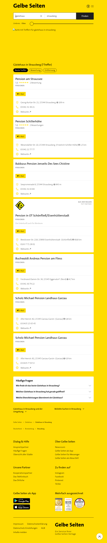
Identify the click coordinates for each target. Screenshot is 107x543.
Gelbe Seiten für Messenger (67, 454)
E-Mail (21, 94)
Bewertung (35, 70)
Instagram (59, 473)
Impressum (18, 524)
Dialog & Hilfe (21, 441)
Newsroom (60, 447)
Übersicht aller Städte (23, 454)
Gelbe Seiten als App (64, 451)
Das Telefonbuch (20, 476)
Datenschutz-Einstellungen (25, 528)
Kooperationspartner (22, 473)
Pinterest (59, 480)
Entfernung (50, 70)
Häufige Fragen (20, 451)
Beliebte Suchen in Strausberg (68, 408)
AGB (43, 528)
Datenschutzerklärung (37, 524)
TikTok (58, 484)
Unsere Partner (21, 467)
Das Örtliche (18, 480)
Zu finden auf (62, 467)
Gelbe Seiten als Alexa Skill (67, 458)
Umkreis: (19, 23)
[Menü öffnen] (92, 6)
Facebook (59, 476)
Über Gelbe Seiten (65, 441)
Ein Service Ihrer (65, 532)
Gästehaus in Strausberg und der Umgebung (28, 410)
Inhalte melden (20, 532)
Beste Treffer (20, 70)
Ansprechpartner (21, 447)
